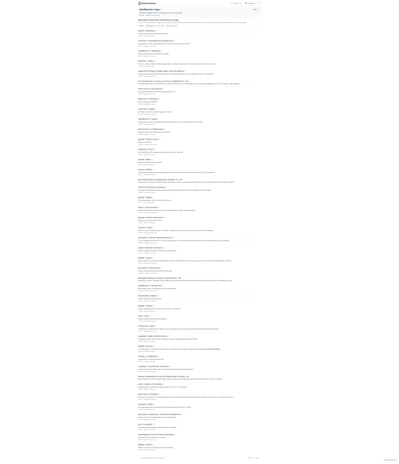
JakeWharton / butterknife (149, 285)
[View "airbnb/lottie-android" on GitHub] (158, 207)
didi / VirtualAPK (145, 424)
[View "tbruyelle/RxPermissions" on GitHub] (161, 268)
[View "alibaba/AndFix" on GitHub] (153, 444)
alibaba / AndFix (145, 445)
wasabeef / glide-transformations (152, 336)
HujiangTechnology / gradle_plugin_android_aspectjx (161, 71)
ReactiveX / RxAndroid (148, 99)
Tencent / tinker (145, 227)
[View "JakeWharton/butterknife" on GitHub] (162, 285)
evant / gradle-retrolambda (150, 384)
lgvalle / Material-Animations (150, 248)
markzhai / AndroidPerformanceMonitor (155, 41)
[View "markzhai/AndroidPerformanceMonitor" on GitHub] (174, 41)
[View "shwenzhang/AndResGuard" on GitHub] (164, 129)
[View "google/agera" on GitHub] (152, 159)
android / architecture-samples (151, 187)
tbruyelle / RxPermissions (149, 268)
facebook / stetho (146, 61)
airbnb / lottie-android (147, 207)
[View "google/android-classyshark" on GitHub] (165, 217)
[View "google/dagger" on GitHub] (153, 197)
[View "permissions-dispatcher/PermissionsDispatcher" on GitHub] (181, 414)
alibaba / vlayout (145, 258)
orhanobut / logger (146, 109)
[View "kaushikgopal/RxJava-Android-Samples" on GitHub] (175, 434)
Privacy (250, 458)
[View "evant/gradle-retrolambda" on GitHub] (163, 384)
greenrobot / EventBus (148, 394)
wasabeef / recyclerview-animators (153, 366)
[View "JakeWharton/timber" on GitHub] (158, 119)
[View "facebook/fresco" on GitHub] (155, 149)
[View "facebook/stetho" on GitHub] (155, 61)
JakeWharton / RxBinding (149, 51)
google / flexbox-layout (148, 139)
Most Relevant (150, 26)
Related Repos (149, 3)
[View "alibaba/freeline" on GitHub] (154, 306)
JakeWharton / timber (147, 119)
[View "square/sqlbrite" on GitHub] (153, 169)
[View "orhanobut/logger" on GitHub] (156, 109)
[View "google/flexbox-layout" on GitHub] (160, 139)
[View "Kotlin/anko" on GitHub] (150, 316)
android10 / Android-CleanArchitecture (155, 238)
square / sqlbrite (145, 169)
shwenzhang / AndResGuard (150, 129)
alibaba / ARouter (145, 346)
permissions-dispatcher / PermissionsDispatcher (159, 414)
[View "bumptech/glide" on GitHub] (154, 404)
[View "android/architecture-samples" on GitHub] (166, 187)
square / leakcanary (146, 31)
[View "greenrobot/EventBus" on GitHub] (159, 394)
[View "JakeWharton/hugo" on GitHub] (161, 9)
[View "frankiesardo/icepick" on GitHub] (158, 296)
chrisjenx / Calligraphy (147, 356)
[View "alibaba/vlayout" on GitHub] (153, 258)
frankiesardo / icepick (147, 296)
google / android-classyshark (151, 217)
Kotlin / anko (143, 316)
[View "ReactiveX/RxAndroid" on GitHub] (159, 99)
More (255, 9)
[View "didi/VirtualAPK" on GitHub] (153, 424)
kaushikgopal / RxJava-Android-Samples (156, 434)
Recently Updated (171, 26)
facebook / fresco (146, 149)
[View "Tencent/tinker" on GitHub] (153, 227)
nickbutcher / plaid (146, 326)
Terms (257, 458)
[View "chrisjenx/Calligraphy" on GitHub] (158, 356)
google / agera (144, 159)
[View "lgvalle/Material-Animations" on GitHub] (164, 248)
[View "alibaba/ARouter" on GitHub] (154, 346)
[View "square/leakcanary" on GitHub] (156, 31)
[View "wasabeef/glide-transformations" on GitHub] (168, 336)
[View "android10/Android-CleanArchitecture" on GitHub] (173, 238)
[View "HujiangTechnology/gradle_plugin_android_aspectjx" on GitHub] (185, 71)
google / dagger (145, 197)
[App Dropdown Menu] (258, 3)
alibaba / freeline (145, 306)
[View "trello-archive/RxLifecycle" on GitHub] (163, 89)
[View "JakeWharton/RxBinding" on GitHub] (162, 51)
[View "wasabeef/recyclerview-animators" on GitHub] (170, 366)
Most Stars (161, 26)
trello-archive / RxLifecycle (149, 89)
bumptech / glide (145, 404)
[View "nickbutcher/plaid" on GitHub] (155, 326)
